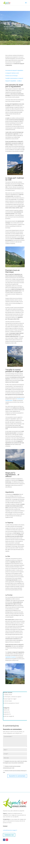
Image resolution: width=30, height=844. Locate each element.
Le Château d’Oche (7, 694)
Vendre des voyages (7, 716)
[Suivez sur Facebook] (4, 840)
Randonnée (6, 714)
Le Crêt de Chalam (7, 701)
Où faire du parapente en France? (11, 703)
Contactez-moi (9, 835)
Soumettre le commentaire (17, 776)
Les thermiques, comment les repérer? (12, 696)
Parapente (11, 28)
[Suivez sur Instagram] (7, 840)
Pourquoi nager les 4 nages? (9, 698)
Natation (5, 710)
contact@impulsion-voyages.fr (10, 830)
